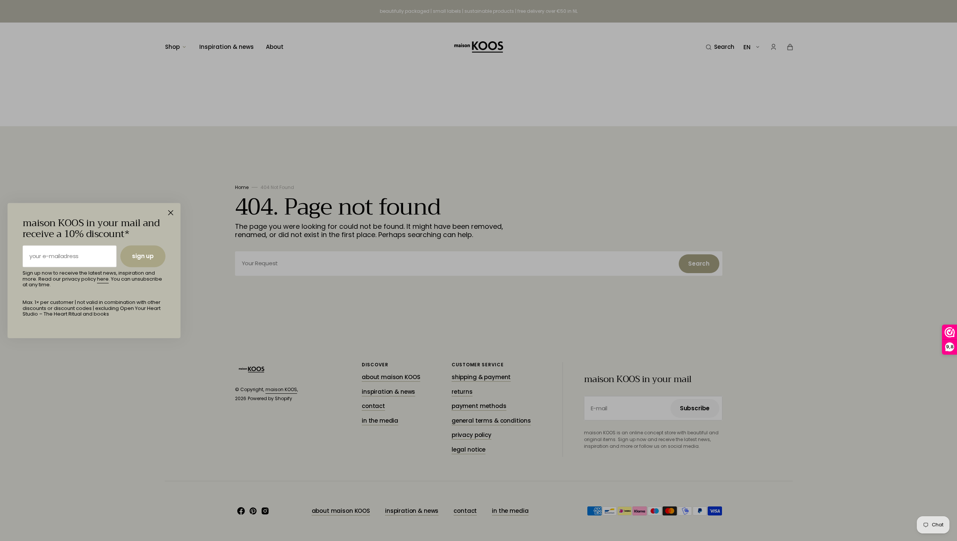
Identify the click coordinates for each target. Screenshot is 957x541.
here (103, 279)
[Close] (170, 212)
